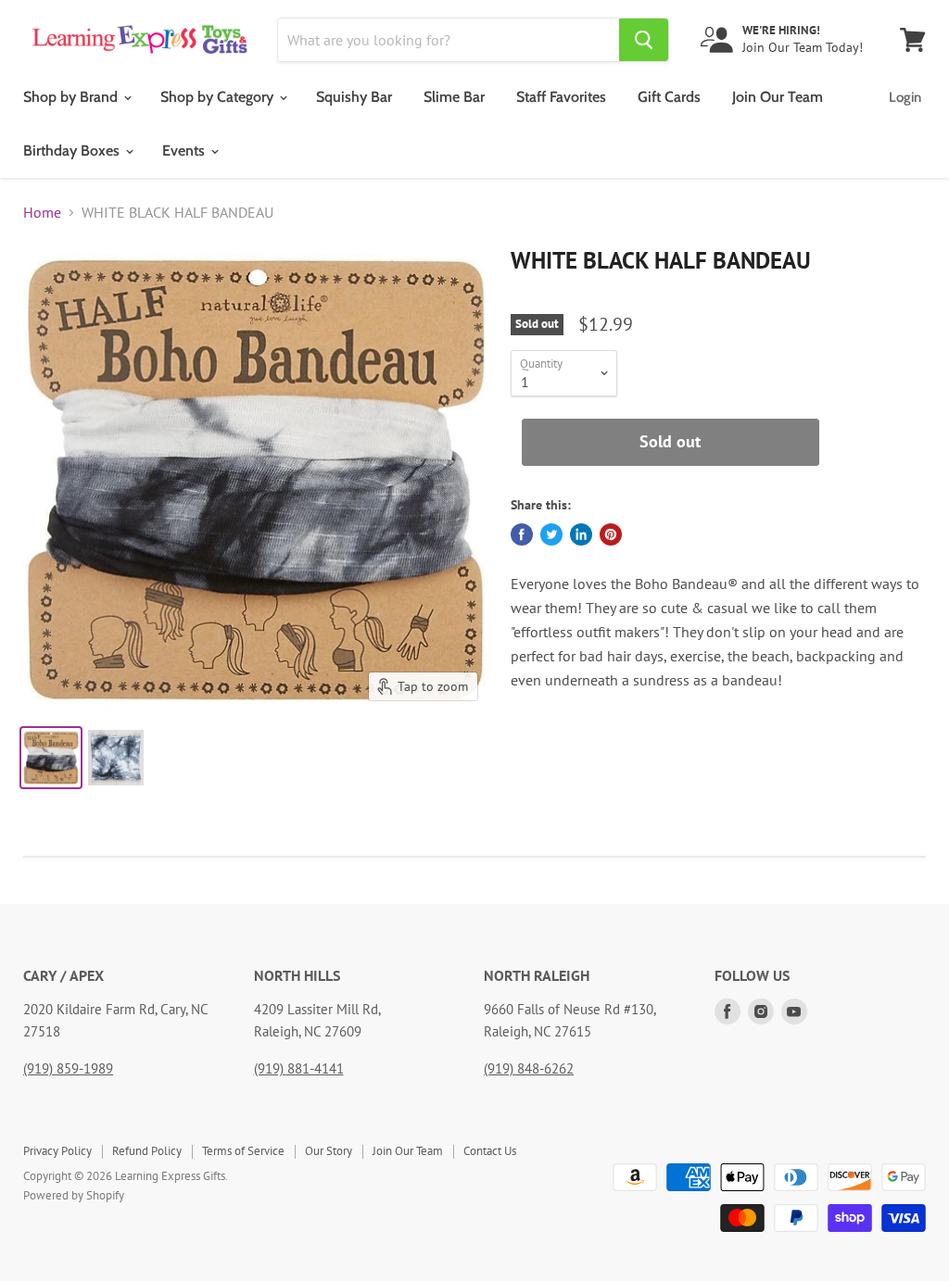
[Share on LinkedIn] (581, 534)
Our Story (328, 1151)
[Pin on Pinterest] (611, 534)
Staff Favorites (561, 97)
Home (42, 212)
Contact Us (489, 1151)
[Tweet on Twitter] (551, 534)
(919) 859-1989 (68, 1068)
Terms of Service (243, 1151)
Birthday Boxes (73, 150)
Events (185, 150)
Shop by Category (218, 97)
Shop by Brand (72, 97)
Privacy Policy (57, 1151)
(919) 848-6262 (529, 1068)
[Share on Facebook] (522, 534)
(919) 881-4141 (299, 1068)
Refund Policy (147, 1151)
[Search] (643, 40)
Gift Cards (669, 97)
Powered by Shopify (73, 1195)
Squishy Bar (354, 97)
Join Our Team (777, 97)
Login (905, 97)
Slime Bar (454, 97)
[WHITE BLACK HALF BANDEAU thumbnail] (51, 757)
